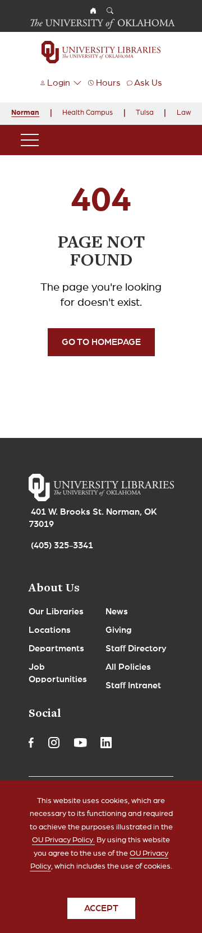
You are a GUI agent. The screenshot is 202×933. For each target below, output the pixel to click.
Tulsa (145, 112)
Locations (50, 630)
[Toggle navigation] (30, 140)
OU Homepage (93, 10)
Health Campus (87, 112)
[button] (60, 83)
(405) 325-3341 (62, 545)
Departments (56, 648)
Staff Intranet (133, 685)
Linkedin (106, 742)
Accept (101, 908)
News (116, 611)
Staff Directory (136, 648)
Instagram (54, 742)
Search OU (110, 10)
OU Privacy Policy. (63, 840)
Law (184, 112)
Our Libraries (56, 611)
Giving (118, 630)
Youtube (80, 742)
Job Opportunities (58, 673)
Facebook (31, 743)
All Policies (128, 667)
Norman (25, 112)
